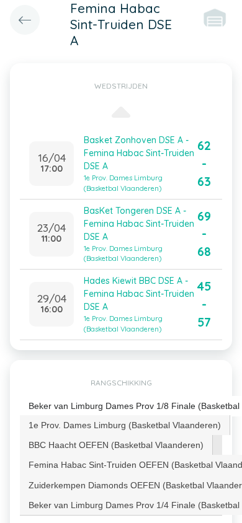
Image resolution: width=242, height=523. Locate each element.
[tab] (125, 425)
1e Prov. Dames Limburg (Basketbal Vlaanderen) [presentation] (125, 425)
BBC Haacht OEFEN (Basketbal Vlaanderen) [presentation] (116, 445)
